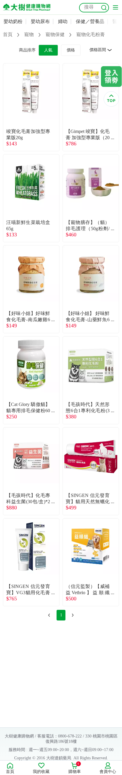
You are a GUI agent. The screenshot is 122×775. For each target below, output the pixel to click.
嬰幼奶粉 (13, 21)
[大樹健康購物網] (26, 7)
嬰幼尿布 (40, 21)
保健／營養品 (90, 21)
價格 (71, 50)
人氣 (48, 50)
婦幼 (63, 21)
